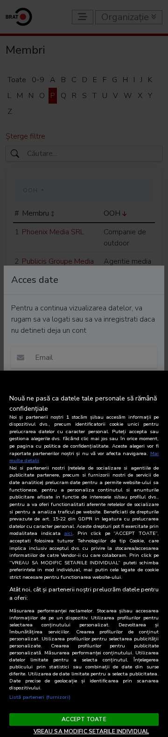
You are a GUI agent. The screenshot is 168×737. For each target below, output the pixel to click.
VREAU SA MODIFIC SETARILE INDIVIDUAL (91, 731)
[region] (84, 554)
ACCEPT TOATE (84, 719)
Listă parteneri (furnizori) (39, 697)
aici (68, 533)
